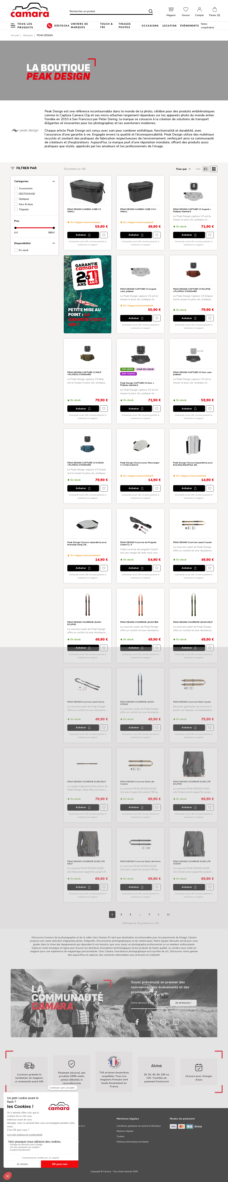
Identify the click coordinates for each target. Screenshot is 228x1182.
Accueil (15, 35)
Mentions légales (125, 1131)
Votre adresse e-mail (142, 1002)
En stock (23, 250)
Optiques (24, 199)
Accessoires (26, 188)
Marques (28, 35)
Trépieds (24, 209)
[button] (214, 12)
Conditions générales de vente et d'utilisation (139, 1125)
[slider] (15, 228)
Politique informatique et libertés (133, 1141)
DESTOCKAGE (27, 193)
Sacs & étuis (26, 204)
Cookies (120, 1136)
